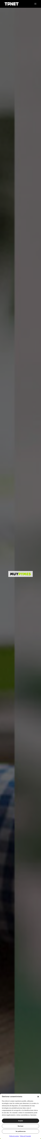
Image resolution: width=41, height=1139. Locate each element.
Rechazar (20, 1126)
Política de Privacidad (25, 1136)
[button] (38, 1097)
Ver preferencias (20, 1131)
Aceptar (20, 1120)
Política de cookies (14, 1136)
